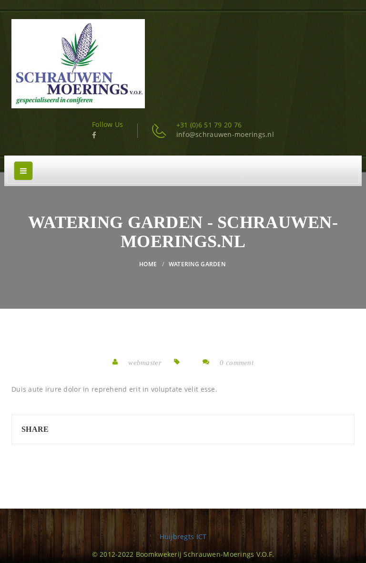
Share (35, 429)
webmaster (145, 362)
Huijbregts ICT (183, 536)
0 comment (237, 362)
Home (148, 264)
